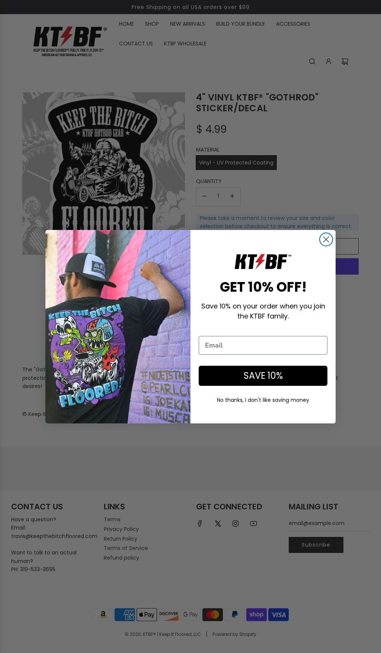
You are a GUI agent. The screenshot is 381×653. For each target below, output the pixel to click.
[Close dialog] (326, 239)
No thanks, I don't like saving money (263, 400)
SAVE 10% (263, 375)
